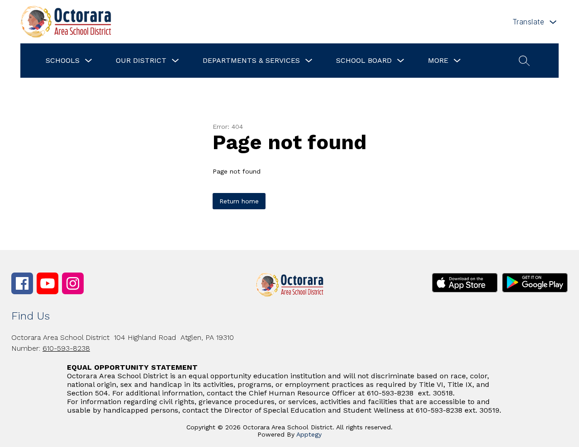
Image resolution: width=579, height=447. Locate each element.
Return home (239, 201)
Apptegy (309, 434)
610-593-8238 (66, 348)
